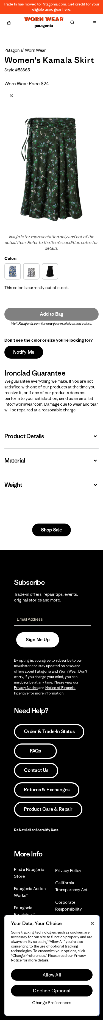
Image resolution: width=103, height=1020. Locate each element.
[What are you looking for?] (72, 22)
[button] (9, 22)
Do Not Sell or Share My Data (36, 830)
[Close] (92, 923)
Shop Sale (51, 530)
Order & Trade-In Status (49, 731)
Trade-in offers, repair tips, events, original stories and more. (46, 597)
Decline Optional (51, 991)
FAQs (35, 751)
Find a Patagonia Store (29, 873)
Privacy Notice (26, 687)
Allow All (52, 975)
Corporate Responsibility (68, 906)
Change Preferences (51, 1003)
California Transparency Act (71, 886)
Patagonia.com (29, 323)
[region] (51, 965)
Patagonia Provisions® (24, 911)
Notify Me (23, 352)
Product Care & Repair (48, 809)
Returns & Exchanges (46, 790)
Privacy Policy (68, 870)
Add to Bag (51, 314)
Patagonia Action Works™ (30, 892)
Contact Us (36, 770)
